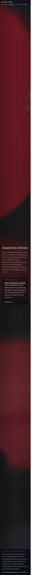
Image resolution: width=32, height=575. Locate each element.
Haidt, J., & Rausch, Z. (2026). (15, 283)
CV (6, 272)
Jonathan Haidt (7, 2)
